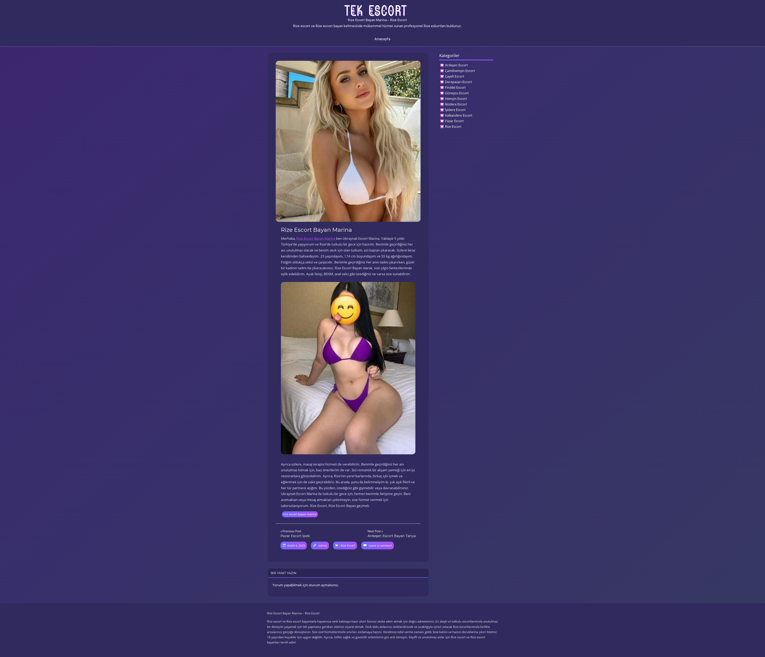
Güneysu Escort (457, 93)
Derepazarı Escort (458, 82)
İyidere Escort (455, 110)
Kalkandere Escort (458, 115)
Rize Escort (348, 545)
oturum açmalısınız (323, 585)
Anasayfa (382, 39)
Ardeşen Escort (456, 65)
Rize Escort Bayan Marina (315, 238)
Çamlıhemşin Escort (460, 71)
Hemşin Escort (456, 98)
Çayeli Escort (454, 76)
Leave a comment (380, 545)
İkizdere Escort (456, 104)
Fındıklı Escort (455, 87)
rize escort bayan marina (300, 514)
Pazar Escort (454, 121)
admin (323, 545)
